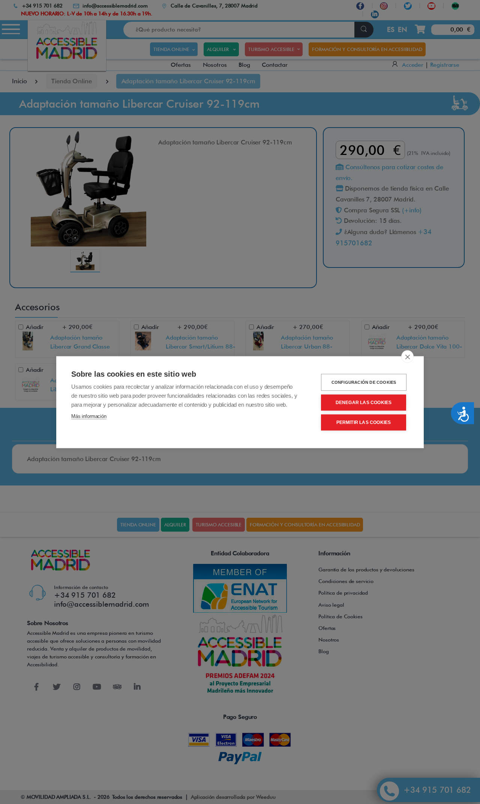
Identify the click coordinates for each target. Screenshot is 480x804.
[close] (407, 356)
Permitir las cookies (363, 422)
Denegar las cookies (364, 402)
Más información (88, 416)
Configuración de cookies (364, 382)
